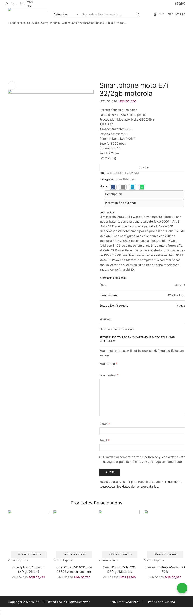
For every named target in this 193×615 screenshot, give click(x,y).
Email (104, 440)
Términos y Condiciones (124, 602)
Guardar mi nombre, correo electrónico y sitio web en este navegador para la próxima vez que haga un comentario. (144, 459)
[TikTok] (181, 3)
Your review (108, 375)
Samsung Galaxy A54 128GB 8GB (165, 569)
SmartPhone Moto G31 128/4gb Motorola (119, 569)
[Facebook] (176, 3)
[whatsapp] (141, 186)
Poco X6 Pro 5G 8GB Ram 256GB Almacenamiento (74, 569)
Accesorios (23, 22)
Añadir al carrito (29, 554)
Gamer (66, 22)
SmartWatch (79, 22)
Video (120, 22)
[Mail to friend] (123, 186)
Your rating (108, 363)
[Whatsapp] (183, 3)
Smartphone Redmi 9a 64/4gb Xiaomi (28, 569)
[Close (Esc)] (0, 610)
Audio (35, 22)
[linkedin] (132, 186)
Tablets (110, 22)
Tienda (12, 22)
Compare (144, 167)
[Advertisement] (96, 53)
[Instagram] (178, 3)
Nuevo (180, 305)
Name (104, 424)
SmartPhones (95, 22)
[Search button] (138, 14)
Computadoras (50, 22)
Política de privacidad (161, 602)
